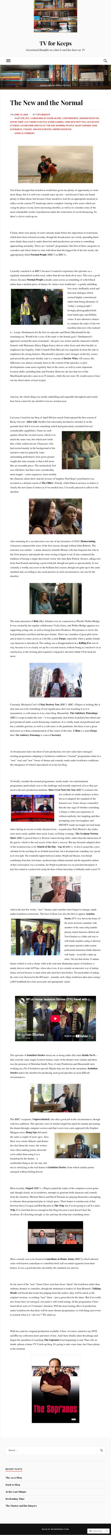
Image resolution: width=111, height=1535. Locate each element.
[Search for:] (55, 1450)
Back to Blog (12, 1484)
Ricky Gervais (83, 125)
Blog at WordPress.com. (55, 1529)
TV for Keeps (55, 43)
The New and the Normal (46, 102)
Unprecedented (62, 129)
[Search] (103, 61)
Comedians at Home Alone (45, 118)
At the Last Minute (15, 1491)
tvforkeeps (43, 114)
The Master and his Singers (21, 1505)
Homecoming (56, 122)
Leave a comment (25, 133)
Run (94, 125)
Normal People (65, 125)
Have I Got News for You (32, 122)
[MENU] (8, 61)
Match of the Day (45, 125)
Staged (27, 129)
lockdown (27, 125)
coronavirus (70, 118)
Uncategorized (42, 129)
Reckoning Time (14, 1498)
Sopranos (16, 129)
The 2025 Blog (13, 1477)
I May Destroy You (75, 122)
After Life (23, 118)
